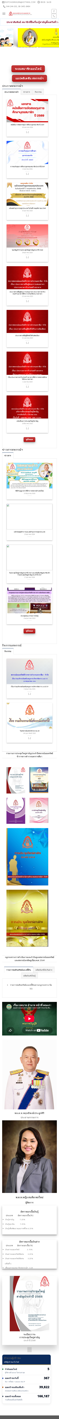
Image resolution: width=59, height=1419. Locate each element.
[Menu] (4, 13)
